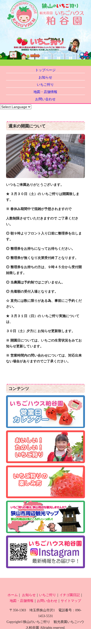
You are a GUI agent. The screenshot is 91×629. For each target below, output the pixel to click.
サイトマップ (71, 601)
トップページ (45, 70)
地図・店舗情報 (45, 92)
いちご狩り (45, 84)
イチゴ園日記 (69, 595)
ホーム (13, 595)
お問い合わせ (45, 99)
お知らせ (45, 77)
